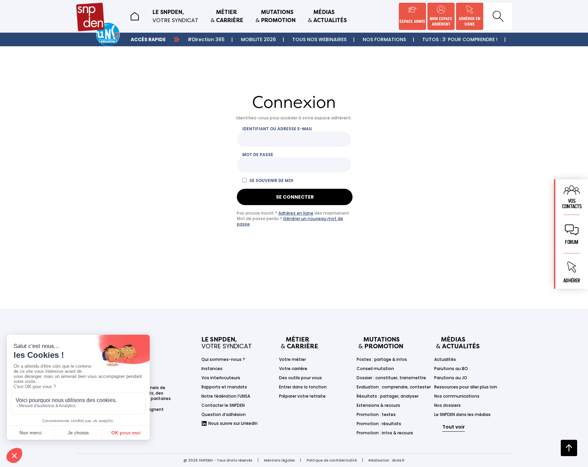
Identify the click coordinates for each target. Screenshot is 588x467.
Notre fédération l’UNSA (225, 396)
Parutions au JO (450, 378)
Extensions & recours (378, 405)
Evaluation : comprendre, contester (394, 387)
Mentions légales (279, 460)
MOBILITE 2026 (258, 39)
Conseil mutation (375, 368)
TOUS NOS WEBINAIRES (319, 39)
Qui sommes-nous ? (223, 359)
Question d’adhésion (223, 414)
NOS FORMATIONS (384, 39)
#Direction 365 (206, 39)
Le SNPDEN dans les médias (462, 414)
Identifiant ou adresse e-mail (277, 129)
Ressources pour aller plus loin (465, 387)
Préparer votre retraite (302, 396)
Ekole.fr (398, 460)
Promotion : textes (376, 414)
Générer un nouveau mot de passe (290, 221)
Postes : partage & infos (382, 359)
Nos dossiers (447, 405)
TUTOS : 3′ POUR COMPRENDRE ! (459, 39)
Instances (212, 368)
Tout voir (453, 426)
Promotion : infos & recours (385, 433)
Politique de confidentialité (332, 460)
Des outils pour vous (300, 378)
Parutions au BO (451, 368)
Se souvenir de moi (271, 180)
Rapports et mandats (224, 387)
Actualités (445, 359)
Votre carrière (293, 368)
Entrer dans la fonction (303, 387)
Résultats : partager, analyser (388, 396)
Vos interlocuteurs (220, 378)
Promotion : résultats (379, 424)
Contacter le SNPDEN (223, 405)
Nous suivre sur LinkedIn (233, 423)
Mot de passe (257, 154)
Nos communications (456, 396)
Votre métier (292, 359)
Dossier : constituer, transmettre (391, 378)
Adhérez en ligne (295, 213)
